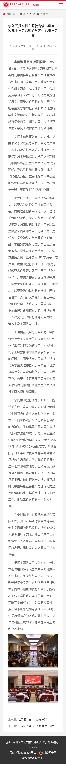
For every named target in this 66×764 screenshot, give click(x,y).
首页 (22, 13)
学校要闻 (34, 13)
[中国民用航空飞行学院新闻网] (21, 4)
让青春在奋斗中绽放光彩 (33, 719)
